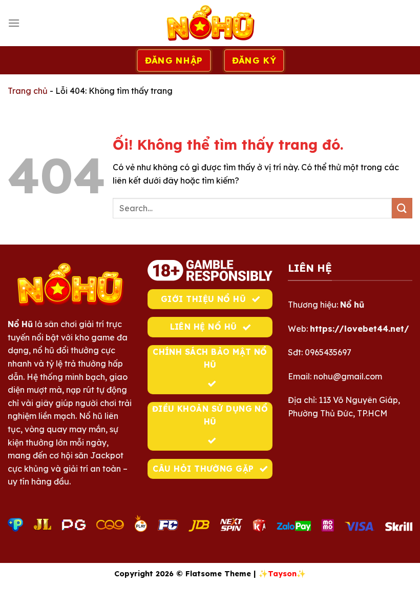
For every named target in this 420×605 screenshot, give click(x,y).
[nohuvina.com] (210, 23)
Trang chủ (28, 91)
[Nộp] (402, 208)
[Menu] (14, 22)
